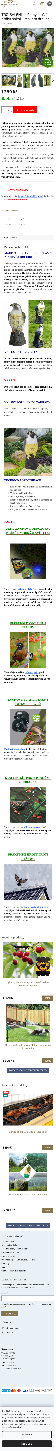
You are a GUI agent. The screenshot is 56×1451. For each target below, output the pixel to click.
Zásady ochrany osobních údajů (14, 1248)
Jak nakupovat (7, 1241)
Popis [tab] (6, 237)
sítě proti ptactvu (32, 827)
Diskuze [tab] (14, 237)
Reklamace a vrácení (10, 1252)
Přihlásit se (10, 1313)
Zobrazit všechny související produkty (28, 1225)
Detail (48, 1147)
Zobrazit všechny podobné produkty (28, 1070)
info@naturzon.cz (13, 1328)
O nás (3, 1267)
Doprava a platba (8, 1256)
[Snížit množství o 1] (11, 111)
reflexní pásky (31, 672)
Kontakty (5, 1263)
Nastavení (27, 1434)
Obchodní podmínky (10, 1245)
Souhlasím (26, 1443)
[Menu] (49, 4)
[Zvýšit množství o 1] (11, 108)
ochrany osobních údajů (34, 1424)
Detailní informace (9, 210)
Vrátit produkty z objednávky (13, 1270)
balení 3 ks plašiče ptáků (30, 196)
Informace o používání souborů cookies (18, 1259)
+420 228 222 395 (13, 1332)
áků (23, 749)
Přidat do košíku (27, 110)
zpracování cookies (11, 1427)
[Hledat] (34, 4)
